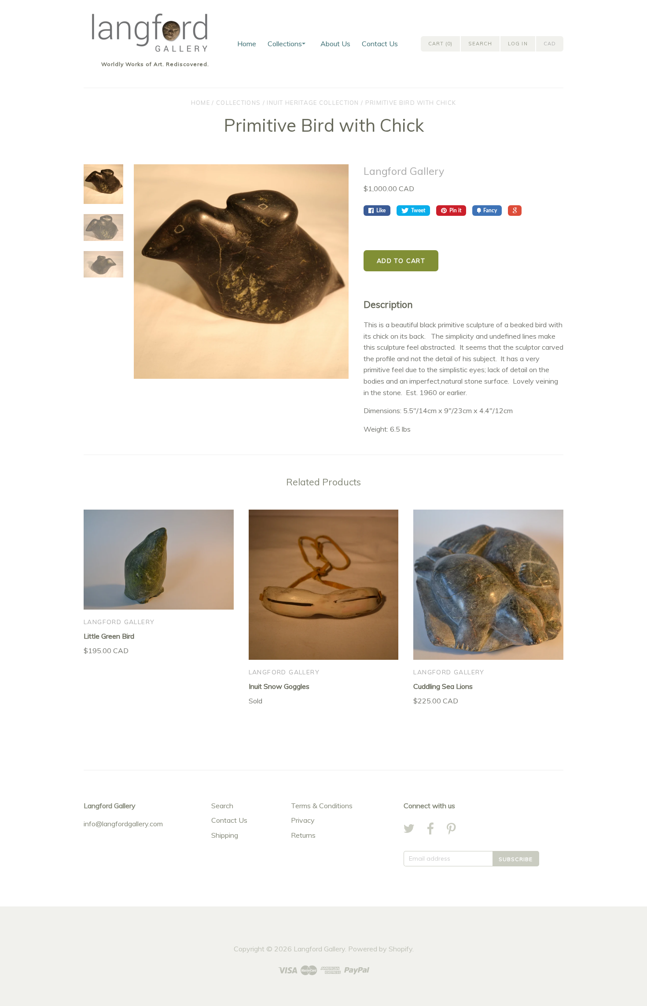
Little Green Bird (109, 636)
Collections (285, 43)
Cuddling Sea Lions (443, 686)
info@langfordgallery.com (123, 823)
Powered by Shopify (380, 948)
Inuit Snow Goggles (279, 686)
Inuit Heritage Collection (313, 102)
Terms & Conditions (322, 805)
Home (246, 43)
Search (222, 805)
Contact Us (380, 43)
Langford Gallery (404, 171)
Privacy (303, 820)
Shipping (224, 835)
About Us (335, 43)
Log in (518, 44)
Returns (303, 835)
